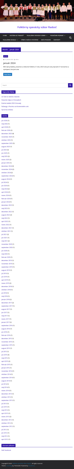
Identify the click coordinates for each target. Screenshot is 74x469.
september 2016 (6, 325)
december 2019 (6, 260)
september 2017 (6, 306)
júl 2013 (4, 404)
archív (5, 56)
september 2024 (6, 176)
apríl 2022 (4, 221)
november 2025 (6, 137)
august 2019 (5, 270)
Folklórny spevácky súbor (36, 35)
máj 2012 (4, 436)
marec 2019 (5, 283)
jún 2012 (4, 433)
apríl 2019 (4, 280)
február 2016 (5, 335)
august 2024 (5, 179)
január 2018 (5, 299)
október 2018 (6, 290)
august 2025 (5, 147)
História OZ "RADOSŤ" (17, 35)
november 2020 (6, 244)
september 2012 (6, 426)
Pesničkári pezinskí (56, 35)
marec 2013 (5, 417)
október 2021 (6, 231)
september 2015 (6, 345)
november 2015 (6, 342)
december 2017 (6, 303)
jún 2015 (4, 355)
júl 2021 (4, 234)
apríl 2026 (4, 127)
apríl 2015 (4, 361)
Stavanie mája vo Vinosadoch (11, 100)
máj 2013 (4, 410)
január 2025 (5, 163)
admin (17, 59)
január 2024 (9, 63)
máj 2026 (4, 124)
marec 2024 (5, 195)
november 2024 (6, 169)
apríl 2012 (4, 439)
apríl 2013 (4, 413)
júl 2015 (4, 352)
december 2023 (6, 205)
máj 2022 (4, 218)
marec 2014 (5, 391)
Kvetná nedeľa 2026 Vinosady (11, 103)
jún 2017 (4, 312)
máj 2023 (4, 208)
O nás (5, 35)
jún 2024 (4, 186)
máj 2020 (4, 254)
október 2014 (6, 374)
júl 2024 (4, 182)
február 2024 (5, 199)
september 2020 (6, 247)
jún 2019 (4, 277)
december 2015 (6, 339)
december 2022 (6, 212)
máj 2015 (4, 358)
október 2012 (6, 423)
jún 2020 (4, 251)
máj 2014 (4, 387)
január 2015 (5, 368)
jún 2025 (4, 153)
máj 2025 (4, 156)
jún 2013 (4, 407)
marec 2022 (5, 225)
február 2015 (5, 365)
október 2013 (6, 397)
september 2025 (6, 143)
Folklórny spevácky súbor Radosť (37, 27)
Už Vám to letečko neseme (10, 97)
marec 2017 (5, 319)
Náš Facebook (6, 450)
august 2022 (5, 215)
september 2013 (6, 400)
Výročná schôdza (7, 110)
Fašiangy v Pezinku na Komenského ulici (15, 106)
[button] (46, 35)
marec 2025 (5, 160)
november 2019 (6, 264)
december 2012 (6, 420)
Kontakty (57, 40)
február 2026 (5, 130)
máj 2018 (4, 296)
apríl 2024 (4, 192)
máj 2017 (4, 316)
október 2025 (6, 140)
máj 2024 (4, 189)
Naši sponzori (46, 40)
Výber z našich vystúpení (29, 40)
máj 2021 (4, 241)
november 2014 (6, 371)
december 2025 (6, 134)
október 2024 (6, 173)
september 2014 (6, 378)
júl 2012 (4, 430)
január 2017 (5, 322)
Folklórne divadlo (9, 40)
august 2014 (5, 381)
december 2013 (6, 394)
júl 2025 (4, 150)
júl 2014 (4, 384)
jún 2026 (4, 121)
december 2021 (6, 228)
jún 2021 (4, 238)
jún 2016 (4, 332)
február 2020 (5, 257)
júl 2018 (4, 293)
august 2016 (5, 329)
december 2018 (6, 286)
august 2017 (5, 309)
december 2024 (6, 166)
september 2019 (6, 267)
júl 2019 (4, 273)
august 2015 (5, 348)
